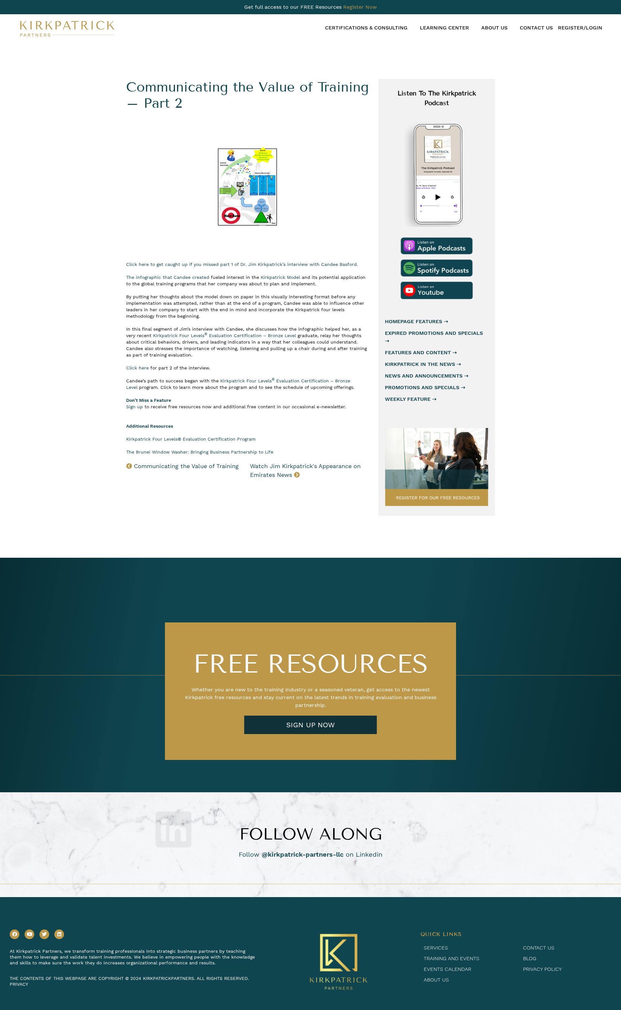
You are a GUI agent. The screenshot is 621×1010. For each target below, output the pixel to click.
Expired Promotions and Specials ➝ (434, 337)
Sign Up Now (310, 725)
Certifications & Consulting (366, 28)
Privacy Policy (542, 969)
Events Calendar (447, 969)
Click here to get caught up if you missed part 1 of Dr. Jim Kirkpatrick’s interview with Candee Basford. (242, 264)
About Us (494, 28)
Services (436, 948)
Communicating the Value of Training (185, 466)
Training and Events (451, 958)
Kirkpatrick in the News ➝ (423, 364)
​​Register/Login (580, 28)
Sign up (134, 406)
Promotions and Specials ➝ (425, 387)
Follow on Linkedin (310, 854)
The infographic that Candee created (167, 277)
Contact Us (536, 28)
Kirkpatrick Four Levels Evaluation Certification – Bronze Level (224, 335)
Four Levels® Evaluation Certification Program (204, 439)
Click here (137, 367)
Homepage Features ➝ (416, 321)
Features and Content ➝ (421, 352)
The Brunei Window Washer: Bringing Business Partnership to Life (199, 452)
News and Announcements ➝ (426, 376)
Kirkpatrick (139, 439)
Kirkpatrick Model (280, 277)
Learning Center (444, 28)
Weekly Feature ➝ (410, 399)
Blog (529, 958)
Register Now (360, 7)
